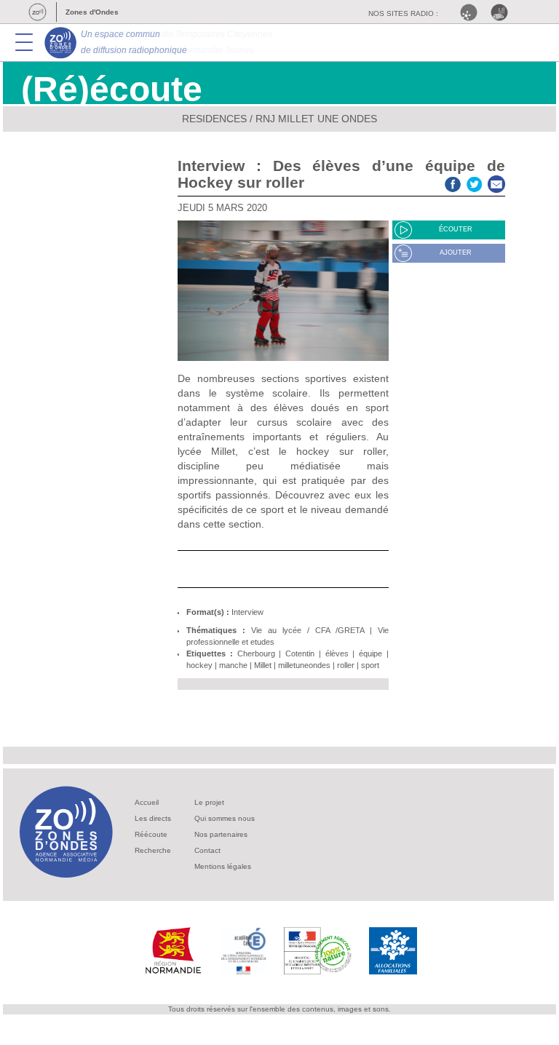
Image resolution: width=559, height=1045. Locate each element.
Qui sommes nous (224, 818)
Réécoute (151, 834)
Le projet (209, 802)
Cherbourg (256, 653)
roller (345, 665)
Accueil (147, 802)
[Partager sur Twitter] (474, 182)
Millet (262, 665)
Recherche (153, 850)
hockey (199, 665)
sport (370, 665)
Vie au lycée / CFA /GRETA (307, 630)
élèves (337, 653)
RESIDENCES (214, 118)
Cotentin (299, 653)
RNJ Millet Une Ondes (316, 118)
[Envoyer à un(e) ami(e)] (496, 182)
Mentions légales (222, 866)
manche (233, 665)
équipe (370, 653)
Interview (247, 612)
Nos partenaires (220, 834)
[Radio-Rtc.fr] (472, 12)
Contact (207, 850)
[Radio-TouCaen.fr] (503, 12)
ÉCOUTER (455, 229)
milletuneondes (304, 665)
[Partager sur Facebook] (452, 182)
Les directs (153, 818)
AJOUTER (456, 252)
